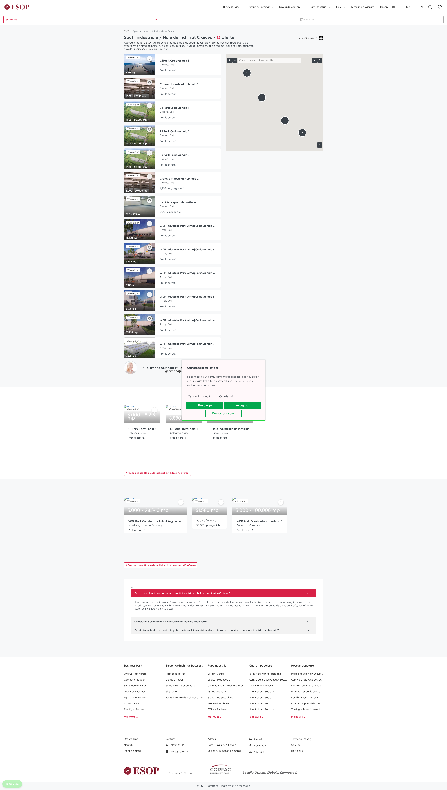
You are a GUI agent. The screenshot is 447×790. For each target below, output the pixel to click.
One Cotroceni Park (135, 673)
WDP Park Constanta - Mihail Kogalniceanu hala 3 (155, 521)
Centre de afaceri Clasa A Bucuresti (268, 679)
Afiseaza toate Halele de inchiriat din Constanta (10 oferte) (161, 565)
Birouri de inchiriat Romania (265, 673)
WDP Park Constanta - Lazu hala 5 (259, 521)
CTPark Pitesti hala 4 (184, 429)
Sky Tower (172, 691)
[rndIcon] (154, 410)
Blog (407, 7)
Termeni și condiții (301, 739)
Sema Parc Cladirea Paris (180, 685)
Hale (339, 7)
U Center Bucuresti (134, 691)
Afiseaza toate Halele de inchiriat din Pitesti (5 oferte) (157, 472)
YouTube (259, 751)
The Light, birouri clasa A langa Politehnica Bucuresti (307, 709)
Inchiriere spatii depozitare (178, 202)
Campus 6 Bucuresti (135, 679)
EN (421, 7)
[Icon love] (154, 411)
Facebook (260, 745)
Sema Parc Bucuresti (136, 685)
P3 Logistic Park (217, 691)
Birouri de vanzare (290, 7)
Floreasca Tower (175, 673)
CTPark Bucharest (218, 709)
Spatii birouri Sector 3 (261, 703)
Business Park (231, 7)
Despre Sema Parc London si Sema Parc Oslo (307, 685)
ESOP (126, 31)
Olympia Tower (174, 679)
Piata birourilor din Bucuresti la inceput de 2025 (307, 673)
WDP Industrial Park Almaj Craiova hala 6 (187, 320)
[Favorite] (439, 7)
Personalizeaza (223, 413)
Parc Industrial (318, 7)
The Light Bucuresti (135, 709)
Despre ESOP (387, 7)
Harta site (297, 750)
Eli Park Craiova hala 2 (175, 131)
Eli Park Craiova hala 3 (175, 155)
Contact (170, 739)
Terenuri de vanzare (362, 7)
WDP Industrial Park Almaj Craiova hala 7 (187, 344)
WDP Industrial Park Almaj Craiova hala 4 (187, 273)
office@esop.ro (180, 751)
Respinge (205, 405)
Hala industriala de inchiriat (230, 429)
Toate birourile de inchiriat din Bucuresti (185, 697)
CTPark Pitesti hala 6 (142, 429)
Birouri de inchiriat (259, 7)
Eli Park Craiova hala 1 (174, 107)
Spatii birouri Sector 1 (261, 691)
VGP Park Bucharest (219, 703)
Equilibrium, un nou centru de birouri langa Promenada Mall (307, 697)
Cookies (296, 744)
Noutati (128, 744)
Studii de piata (132, 750)
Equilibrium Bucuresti (136, 697)
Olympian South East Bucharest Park (227, 685)
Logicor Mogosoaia (219, 679)
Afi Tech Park (131, 703)
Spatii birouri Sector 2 (261, 697)
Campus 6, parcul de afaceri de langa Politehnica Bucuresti (307, 703)
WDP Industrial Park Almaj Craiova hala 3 (187, 249)
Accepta (242, 405)
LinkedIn (259, 739)
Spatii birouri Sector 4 (261, 709)
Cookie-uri (226, 396)
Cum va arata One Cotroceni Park (307, 679)
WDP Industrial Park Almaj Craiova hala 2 (187, 226)
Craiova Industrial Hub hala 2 (179, 178)
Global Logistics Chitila (221, 697)
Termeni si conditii (199, 396)
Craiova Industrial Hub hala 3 (179, 84)
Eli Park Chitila (216, 673)
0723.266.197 (177, 745)
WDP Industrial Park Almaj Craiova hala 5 (187, 296)
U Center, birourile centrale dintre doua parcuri (307, 691)
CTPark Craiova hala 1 (174, 60)
